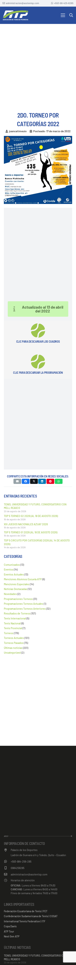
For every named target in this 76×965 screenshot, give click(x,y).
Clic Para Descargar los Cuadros (38, 341)
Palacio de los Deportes (24, 850)
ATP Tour (9, 931)
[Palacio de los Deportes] (7, 850)
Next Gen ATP (11, 936)
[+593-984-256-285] (7, 861)
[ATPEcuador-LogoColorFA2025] (15, 15)
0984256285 (17, 868)
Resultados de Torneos (17, 613)
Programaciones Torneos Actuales (23, 603)
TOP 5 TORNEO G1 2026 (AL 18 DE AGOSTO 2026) (30, 532)
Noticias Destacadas (15, 589)
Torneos (8, 633)
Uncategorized (12, 652)
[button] (63, 15)
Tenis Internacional (15, 618)
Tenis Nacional (12, 623)
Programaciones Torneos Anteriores (25, 608)
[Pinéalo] (50, 481)
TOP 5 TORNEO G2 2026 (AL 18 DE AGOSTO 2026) (31, 516)
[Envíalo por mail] (17, 481)
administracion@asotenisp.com (29, 874)
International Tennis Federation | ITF (24, 921)
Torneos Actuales (14, 637)
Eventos (8, 569)
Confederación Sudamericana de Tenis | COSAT (31, 916)
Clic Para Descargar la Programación (38, 372)
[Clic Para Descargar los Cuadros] (38, 330)
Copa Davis (10, 926)
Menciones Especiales (16, 584)
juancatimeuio (18, 131)
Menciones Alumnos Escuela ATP (23, 579)
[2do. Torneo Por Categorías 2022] (38, 137)
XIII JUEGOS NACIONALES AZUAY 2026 (26, 524)
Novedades (10, 594)
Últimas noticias (13, 647)
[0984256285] (7, 868)
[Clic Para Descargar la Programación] (38, 361)
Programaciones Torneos (18, 598)
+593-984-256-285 (21, 861)
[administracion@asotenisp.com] (7, 874)
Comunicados (12, 564)
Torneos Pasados (13, 642)
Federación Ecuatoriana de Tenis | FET (25, 911)
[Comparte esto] (26, 481)
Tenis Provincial (13, 628)
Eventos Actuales (14, 574)
